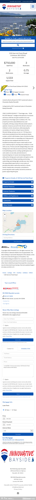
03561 (31, 272)
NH (14, 272)
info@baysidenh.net (18, 487)
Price (4, 416)
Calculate (18, 434)
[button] (18, 45)
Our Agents (6, 303)
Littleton (25, 272)
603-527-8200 (8, 296)
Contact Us (6, 301)
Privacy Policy (9, 336)
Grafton (19, 272)
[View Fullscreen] (5, 220)
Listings (9, 272)
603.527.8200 (29, 1)
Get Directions (18, 241)
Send (18, 394)
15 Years (14, 410)
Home (4, 272)
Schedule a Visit (25, 348)
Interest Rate (7, 428)
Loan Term (6, 405)
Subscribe (18, 340)
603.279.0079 (18, 1)
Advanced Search (17, 48)
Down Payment (7, 422)
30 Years (7, 410)
